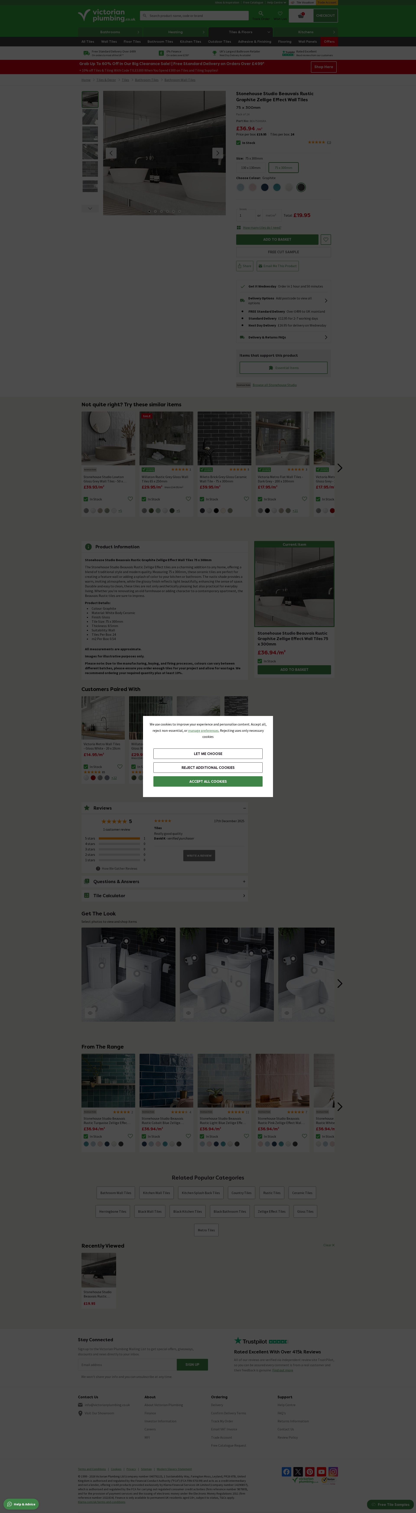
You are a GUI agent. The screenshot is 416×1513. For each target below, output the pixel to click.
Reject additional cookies (208, 767)
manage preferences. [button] (203, 730)
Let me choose (208, 754)
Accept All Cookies (208, 781)
